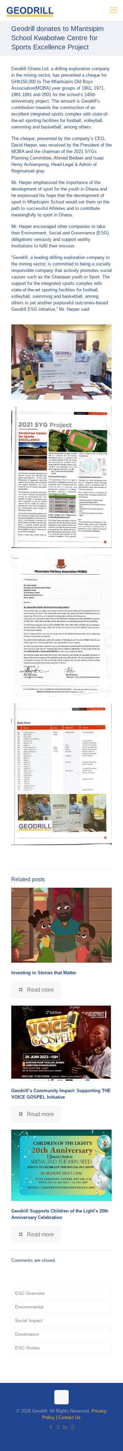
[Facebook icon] (50, 1427)
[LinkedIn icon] (65, 1427)
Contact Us (69, 1417)
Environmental (29, 1307)
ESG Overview (29, 1293)
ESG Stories (27, 1347)
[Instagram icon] (72, 1427)
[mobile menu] (114, 10)
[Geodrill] (30, 10)
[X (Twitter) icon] (57, 1427)
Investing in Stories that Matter (43, 972)
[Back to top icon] (61, 1397)
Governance (27, 1334)
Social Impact (28, 1320)
